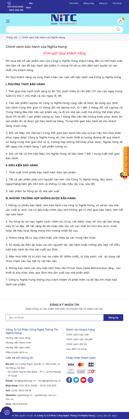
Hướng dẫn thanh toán (18, 342)
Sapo (114, 415)
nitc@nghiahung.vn (25, 380)
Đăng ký (103, 3)
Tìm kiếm (73, 3)
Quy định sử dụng (76, 348)
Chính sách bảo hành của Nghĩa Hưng (36, 47)
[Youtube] (83, 380)
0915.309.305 (48, 385)
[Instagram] (90, 380)
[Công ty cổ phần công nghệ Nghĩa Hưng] (64, 18)
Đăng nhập (88, 3)
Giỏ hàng (117, 3)
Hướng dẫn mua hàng (18, 337)
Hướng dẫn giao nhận (18, 347)
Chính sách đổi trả (76, 344)
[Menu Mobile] (9, 21)
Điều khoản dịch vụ (17, 352)
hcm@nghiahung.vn (49, 380)
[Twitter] (76, 380)
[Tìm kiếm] (118, 29)
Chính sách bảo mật (77, 334)
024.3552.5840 (28, 385)
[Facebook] (69, 380)
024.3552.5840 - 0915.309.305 (15, 8)
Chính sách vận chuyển (79, 339)
